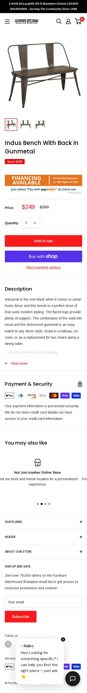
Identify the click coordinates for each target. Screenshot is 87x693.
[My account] (68, 21)
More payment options (44, 267)
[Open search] (59, 21)
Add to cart (43, 241)
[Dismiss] (63, 639)
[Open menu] (7, 22)
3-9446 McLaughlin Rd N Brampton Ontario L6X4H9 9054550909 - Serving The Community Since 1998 (43, 6)
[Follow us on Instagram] (8, 644)
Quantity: (12, 223)
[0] (78, 21)
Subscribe (20, 616)
